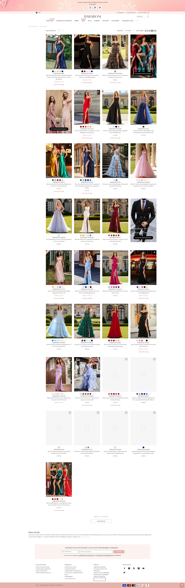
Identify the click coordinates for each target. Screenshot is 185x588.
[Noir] (82, 71)
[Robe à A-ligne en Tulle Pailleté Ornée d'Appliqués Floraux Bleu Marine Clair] (143, 107)
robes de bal (43, 26)
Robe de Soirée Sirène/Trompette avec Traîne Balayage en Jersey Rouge (87, 131)
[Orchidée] (116, 287)
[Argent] (114, 127)
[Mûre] (111, 235)
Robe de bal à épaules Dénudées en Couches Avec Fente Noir (143, 345)
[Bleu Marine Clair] (143, 127)
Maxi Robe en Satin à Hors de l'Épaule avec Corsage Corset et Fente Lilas (59, 399)
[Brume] (60, 341)
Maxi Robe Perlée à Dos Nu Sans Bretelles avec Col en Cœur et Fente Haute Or (58, 185)
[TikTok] (138, 568)
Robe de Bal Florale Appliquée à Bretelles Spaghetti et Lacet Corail (59, 292)
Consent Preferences (70, 578)
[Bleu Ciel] (87, 71)
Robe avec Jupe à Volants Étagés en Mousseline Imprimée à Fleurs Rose (87, 452)
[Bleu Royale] (62, 71)
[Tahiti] (111, 287)
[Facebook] (124, 568)
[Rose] (114, 180)
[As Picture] (115, 71)
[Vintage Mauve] (119, 127)
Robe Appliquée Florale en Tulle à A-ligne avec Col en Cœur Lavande (59, 240)
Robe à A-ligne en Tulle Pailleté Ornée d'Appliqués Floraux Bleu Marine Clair (143, 131)
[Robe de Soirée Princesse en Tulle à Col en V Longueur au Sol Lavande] (87, 374)
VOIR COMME (140, 31)
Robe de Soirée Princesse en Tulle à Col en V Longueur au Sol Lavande (87, 399)
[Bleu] (116, 180)
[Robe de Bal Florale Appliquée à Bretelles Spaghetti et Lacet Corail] (59, 267)
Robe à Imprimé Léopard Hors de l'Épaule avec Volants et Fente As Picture (115, 76)
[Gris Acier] (90, 235)
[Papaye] (119, 341)
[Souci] (81, 235)
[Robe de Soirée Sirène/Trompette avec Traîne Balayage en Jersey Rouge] (87, 107)
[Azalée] (140, 341)
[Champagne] (55, 71)
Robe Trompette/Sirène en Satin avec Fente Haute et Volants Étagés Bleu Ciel (115, 452)
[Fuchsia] (114, 287)
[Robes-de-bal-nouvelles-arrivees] (143, 56)
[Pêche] (60, 499)
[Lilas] (89, 71)
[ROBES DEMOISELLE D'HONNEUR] (59, 111)
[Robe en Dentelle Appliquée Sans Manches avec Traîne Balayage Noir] (143, 267)
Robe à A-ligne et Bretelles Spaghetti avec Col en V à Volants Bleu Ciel (59, 345)
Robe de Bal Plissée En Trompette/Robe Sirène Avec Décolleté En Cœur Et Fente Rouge (58, 504)
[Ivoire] (111, 127)
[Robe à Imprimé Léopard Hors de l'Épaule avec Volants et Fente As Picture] (115, 52)
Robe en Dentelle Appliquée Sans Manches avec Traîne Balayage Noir (143, 292)
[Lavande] (137, 180)
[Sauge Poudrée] (60, 71)
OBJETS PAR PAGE (51, 31)
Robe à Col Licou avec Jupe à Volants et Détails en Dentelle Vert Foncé (87, 345)
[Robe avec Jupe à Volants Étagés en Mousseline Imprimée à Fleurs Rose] (87, 428)
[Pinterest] (134, 568)
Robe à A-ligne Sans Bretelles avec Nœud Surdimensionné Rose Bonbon (59, 452)
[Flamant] (88, 127)
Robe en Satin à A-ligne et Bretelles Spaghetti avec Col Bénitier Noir (115, 131)
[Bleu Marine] (53, 71)
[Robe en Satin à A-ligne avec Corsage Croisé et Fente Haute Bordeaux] (115, 216)
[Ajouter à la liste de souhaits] (70, 36)
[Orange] (90, 127)
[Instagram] (129, 568)
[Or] (55, 180)
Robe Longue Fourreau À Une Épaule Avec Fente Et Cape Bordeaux (115, 399)
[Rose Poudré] (58, 71)
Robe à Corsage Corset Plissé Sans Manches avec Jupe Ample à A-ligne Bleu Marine (143, 399)
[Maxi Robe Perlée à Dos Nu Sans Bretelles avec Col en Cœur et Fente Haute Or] (59, 160)
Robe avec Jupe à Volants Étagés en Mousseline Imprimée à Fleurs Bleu (115, 185)
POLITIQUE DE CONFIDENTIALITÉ (104, 555)
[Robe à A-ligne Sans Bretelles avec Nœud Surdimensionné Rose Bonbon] (59, 428)
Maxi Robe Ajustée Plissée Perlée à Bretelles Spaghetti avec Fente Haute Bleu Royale (143, 452)
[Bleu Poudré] (83, 180)
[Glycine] (109, 287)
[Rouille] (86, 127)
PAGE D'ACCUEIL (33, 26)
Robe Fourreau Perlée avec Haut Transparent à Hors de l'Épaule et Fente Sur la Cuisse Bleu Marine (87, 186)
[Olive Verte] (86, 394)
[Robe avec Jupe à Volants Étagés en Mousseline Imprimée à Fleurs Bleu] (115, 160)
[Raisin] (119, 287)
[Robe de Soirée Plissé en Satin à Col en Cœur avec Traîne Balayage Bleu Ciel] (87, 267)
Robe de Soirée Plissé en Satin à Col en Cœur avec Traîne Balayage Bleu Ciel (87, 292)
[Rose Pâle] (144, 180)
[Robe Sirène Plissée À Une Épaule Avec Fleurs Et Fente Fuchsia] (115, 267)
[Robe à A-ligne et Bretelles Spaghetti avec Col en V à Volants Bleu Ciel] (59, 321)
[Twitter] (124, 572)
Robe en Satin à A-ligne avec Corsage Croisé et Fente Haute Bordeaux (115, 240)
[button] (60, 30)
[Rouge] (85, 71)
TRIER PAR (120, 31)
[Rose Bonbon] (142, 180)
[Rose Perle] (147, 180)
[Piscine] (55, 341)
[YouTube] (143, 568)
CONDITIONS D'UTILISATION (86, 555)
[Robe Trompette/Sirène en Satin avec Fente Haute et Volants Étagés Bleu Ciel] (115, 428)
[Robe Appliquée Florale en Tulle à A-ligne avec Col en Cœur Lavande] (59, 216)
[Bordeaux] (83, 127)
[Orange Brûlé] (109, 394)
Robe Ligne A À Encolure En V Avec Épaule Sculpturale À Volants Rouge (115, 345)
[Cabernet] (90, 394)
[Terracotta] (83, 394)
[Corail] (53, 287)
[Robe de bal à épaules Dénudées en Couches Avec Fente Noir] (143, 321)
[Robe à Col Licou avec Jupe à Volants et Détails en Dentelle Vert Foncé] (87, 321)
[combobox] (141, 16)
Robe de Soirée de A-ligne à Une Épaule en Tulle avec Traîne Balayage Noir (87, 76)
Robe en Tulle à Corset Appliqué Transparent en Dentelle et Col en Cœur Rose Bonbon (143, 185)
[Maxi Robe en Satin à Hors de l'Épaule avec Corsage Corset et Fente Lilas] (59, 374)
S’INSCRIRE (119, 551)
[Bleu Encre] (81, 180)
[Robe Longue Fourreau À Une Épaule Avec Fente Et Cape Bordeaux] (115, 374)
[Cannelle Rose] (109, 235)
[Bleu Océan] (90, 180)
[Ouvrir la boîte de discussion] (182, 585)
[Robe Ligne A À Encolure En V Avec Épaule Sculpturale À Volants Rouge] (115, 321)
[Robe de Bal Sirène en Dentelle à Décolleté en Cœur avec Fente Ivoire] (87, 216)
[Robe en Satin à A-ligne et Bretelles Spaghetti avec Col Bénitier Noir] (115, 107)
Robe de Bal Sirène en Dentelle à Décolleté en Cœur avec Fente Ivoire (87, 240)
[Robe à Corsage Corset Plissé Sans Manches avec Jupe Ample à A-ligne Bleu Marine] (143, 374)
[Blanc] (109, 127)
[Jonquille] (55, 287)
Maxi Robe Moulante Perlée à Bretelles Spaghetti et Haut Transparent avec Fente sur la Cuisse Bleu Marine (59, 77)
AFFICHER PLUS (101, 521)
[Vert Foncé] (53, 180)
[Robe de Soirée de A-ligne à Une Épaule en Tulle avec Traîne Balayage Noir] (87, 52)
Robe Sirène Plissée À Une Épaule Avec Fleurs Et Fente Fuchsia (115, 292)
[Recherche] (143, 16)
